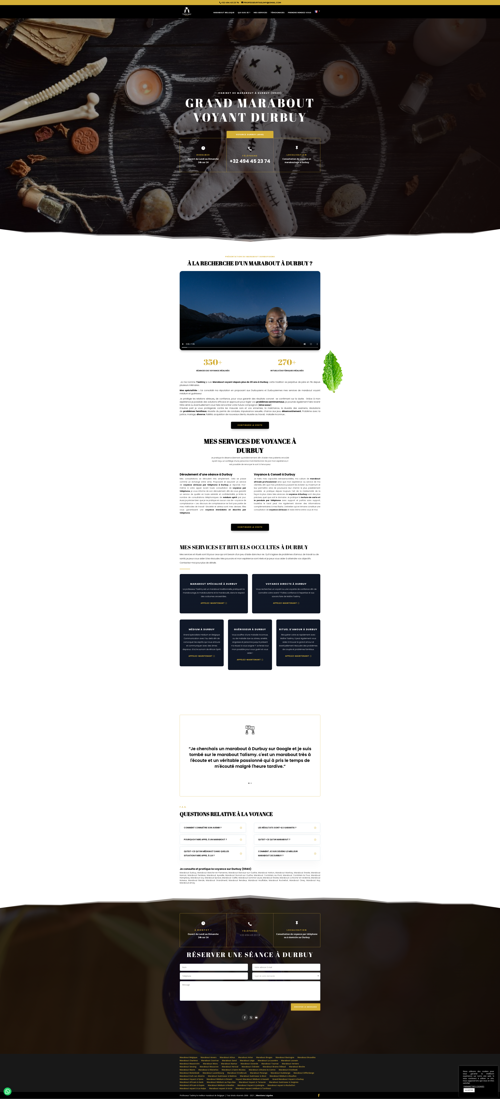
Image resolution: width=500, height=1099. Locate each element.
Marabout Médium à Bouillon (283, 1076)
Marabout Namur (229, 1063)
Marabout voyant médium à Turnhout (253, 1088)
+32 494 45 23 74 (230, 2)
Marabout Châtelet (250, 1066)
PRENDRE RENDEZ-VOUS (299, 13)
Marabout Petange (258, 1073)
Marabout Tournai (270, 1063)
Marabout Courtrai (210, 1060)
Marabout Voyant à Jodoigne (251, 1085)
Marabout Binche (297, 1066)
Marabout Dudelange (280, 1073)
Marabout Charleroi (189, 1060)
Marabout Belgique (188, 1057)
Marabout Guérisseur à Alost (253, 1076)
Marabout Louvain (289, 1060)
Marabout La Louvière (268, 1060)
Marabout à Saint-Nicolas (233, 1069)
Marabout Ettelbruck (237, 1073)
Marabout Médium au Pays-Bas (221, 1082)
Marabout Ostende (249, 1063)
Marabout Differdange (304, 1073)
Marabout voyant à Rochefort (281, 1085)
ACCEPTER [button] (469, 1090)
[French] (317, 14)
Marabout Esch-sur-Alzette (192, 1076)
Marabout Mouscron (209, 1066)
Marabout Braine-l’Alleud (274, 1066)
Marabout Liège (247, 1060)
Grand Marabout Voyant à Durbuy (288, 1079)
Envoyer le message (305, 1007)
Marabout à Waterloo (208, 1069)
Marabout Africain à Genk (191, 1082)
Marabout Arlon (245, 1057)
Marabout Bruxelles (306, 1057)
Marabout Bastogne (285, 1057)
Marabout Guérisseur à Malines (222, 1076)
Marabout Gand (229, 1060)
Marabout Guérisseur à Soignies (283, 1082)
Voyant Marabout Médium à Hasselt (252, 1079)
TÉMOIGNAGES (278, 13)
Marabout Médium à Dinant (219, 1079)
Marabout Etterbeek (288, 1069)
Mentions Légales (264, 1095)
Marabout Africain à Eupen (192, 1085)
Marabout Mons (210, 1063)
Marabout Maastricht (190, 1063)
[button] (49, 1063)
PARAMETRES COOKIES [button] (474, 1086)
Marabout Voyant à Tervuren (252, 1082)
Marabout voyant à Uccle (220, 1088)
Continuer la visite (250, 425)
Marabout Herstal (230, 1066)
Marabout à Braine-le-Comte (262, 1069)
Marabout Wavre (187, 1069)
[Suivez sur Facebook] (245, 1017)
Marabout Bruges (264, 1057)
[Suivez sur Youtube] (256, 1017)
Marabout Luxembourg (213, 1073)
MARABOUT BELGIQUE (223, 13)
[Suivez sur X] (251, 1017)
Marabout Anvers (208, 1057)
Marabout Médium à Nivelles (221, 1085)
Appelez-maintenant (213, 603)
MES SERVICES (260, 13)
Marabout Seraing (188, 1066)
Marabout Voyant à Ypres (191, 1079)
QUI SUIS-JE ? (244, 13)
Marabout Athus (227, 1057)
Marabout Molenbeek (189, 1073)
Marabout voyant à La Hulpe (193, 1088)
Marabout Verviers (290, 1063)
